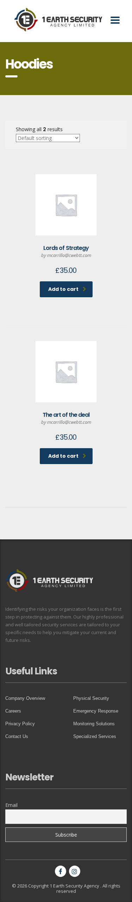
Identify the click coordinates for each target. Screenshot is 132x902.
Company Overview (25, 698)
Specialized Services (94, 736)
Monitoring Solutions (94, 723)
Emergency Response (95, 711)
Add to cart (63, 289)
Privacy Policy (20, 723)
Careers (13, 711)
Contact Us (16, 736)
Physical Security (91, 698)
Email (11, 805)
